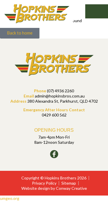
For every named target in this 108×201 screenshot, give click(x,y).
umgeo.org (9, 198)
